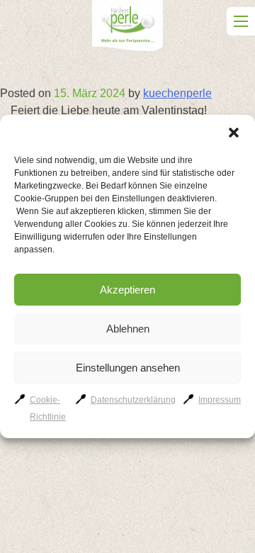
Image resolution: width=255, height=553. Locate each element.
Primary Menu (241, 21)
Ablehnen (127, 329)
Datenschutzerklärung (133, 400)
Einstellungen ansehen (128, 368)
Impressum (219, 400)
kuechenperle (177, 93)
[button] (234, 132)
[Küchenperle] (127, 28)
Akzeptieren (127, 290)
